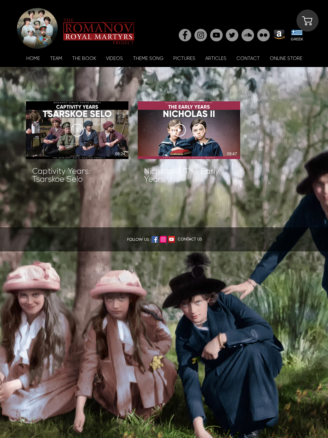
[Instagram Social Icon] (163, 239)
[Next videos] (250, 129)
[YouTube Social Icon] (171, 239)
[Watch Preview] (179, 130)
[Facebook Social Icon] (155, 239)
